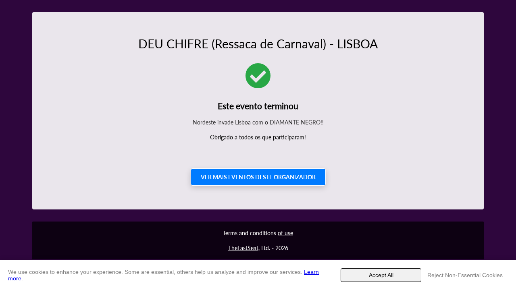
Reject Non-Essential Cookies (465, 275)
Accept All (381, 275)
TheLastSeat (243, 247)
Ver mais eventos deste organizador (258, 177)
